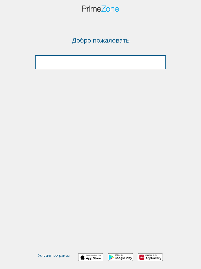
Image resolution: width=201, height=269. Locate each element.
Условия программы (54, 255)
